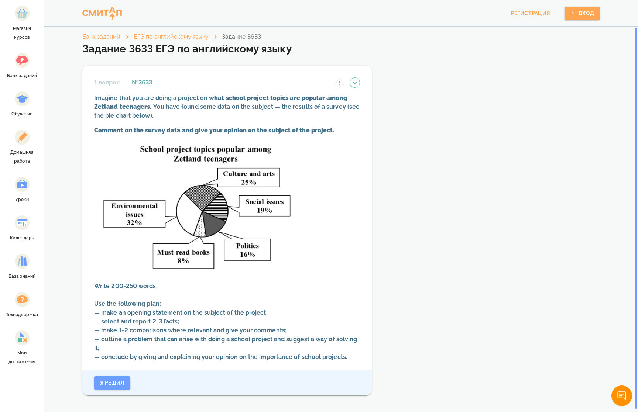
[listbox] (22, 186)
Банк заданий (101, 36)
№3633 (142, 82)
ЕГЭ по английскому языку (171, 36)
